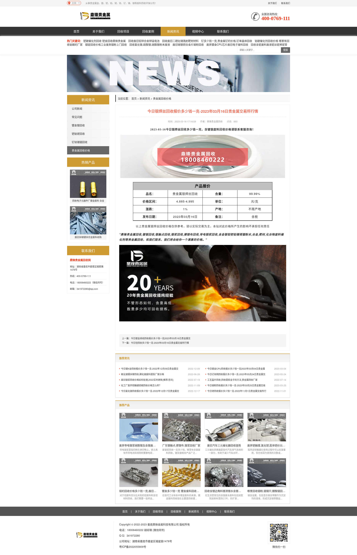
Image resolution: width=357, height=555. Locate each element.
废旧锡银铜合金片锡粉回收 (188, 44)
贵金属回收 (134, 234)
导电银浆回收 (209, 234)
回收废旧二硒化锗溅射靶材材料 (180, 41)
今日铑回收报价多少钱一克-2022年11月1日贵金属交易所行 (246, 390)
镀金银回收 (78, 125)
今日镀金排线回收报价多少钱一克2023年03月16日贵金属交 (160, 338)
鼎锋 (124, 234)
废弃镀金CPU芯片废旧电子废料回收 (227, 44)
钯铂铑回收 (78, 133)
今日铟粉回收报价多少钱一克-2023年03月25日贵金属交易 (246, 385)
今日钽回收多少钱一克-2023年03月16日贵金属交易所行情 (160, 342)
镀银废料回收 (216, 129)
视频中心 (198, 31)
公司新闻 (77, 108)
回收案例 (148, 31)
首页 (76, 31)
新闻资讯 (173, 31)
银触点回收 (162, 234)
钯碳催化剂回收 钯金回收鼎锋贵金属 (104, 41)
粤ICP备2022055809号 (132, 546)
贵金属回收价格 (81, 150)
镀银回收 (148, 234)
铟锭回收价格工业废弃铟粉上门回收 (106, 44)
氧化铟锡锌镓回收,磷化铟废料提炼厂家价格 (160, 374)
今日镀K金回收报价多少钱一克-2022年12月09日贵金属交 (160, 368)
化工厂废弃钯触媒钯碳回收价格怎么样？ (160, 385)
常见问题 (77, 117)
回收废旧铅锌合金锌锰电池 (144, 41)
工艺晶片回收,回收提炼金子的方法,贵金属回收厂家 (246, 379)
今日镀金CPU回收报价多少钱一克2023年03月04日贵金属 (246, 368)
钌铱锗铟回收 (79, 142)
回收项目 (123, 31)
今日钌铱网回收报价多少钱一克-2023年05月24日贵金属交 (246, 374)
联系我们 (285, 3)
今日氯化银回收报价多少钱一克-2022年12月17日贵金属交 (160, 390)
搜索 (285, 50)
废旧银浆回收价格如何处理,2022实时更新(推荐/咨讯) (160, 379)
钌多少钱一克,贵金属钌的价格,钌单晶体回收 (226, 41)
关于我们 (272, 3)
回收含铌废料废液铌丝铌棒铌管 (269, 44)
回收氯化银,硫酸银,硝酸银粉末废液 (149, 44)
